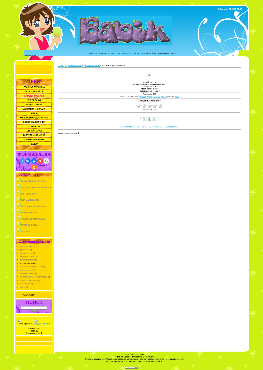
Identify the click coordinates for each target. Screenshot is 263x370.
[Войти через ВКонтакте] (28, 161)
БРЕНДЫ (25, 231)
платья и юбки (26, 270)
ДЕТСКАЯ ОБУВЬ (29, 225)
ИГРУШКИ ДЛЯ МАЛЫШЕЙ (34, 206)
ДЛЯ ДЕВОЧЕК (28, 194)
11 (145, 127)
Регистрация (30, 55)
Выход (166, 53)
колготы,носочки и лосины (32, 267)
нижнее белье (26, 253)
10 (143, 127)
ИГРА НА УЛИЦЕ (29, 212)
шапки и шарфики (28, 246)
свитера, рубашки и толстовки (33, 277)
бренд (163, 97)
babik (177, 97)
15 (157, 127)
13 (151, 127)
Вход (173, 53)
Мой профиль (155, 53)
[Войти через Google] (46, 161)
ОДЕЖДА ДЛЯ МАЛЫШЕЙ (33, 219)
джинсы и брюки (27, 256)
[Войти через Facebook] (34, 161)
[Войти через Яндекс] (40, 161)
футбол (149, 97)
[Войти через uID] (22, 161)
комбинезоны (26, 284)
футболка (142, 97)
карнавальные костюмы (31, 280)
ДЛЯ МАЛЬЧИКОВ (30, 200)
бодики (23, 287)
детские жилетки (27, 260)
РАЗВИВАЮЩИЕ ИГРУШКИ (34, 181)
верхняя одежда (27, 273)
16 (160, 127)
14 (154, 127)
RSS (146, 53)
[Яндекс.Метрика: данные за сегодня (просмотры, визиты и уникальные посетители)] (42, 322)
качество (157, 97)
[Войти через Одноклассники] (34, 167)
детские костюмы (28, 263)
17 (162, 127)
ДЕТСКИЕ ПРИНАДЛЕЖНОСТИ (36, 187)
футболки (24, 250)
